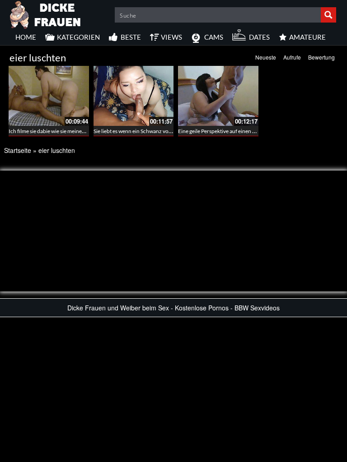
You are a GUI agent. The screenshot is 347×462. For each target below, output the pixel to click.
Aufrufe (292, 57)
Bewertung (321, 57)
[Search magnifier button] (328, 15)
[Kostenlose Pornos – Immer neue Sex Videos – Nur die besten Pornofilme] (45, 13)
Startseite (17, 150)
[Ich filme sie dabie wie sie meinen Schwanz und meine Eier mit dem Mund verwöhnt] (49, 96)
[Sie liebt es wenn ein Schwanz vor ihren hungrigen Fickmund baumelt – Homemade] (134, 96)
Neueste (265, 57)
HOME (25, 37)
